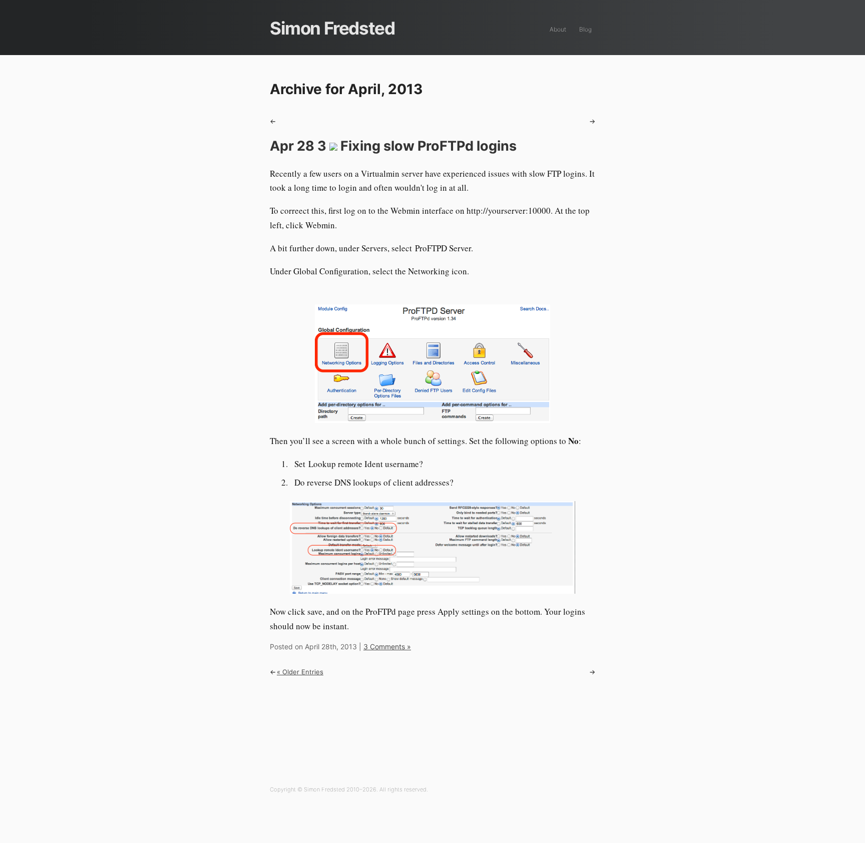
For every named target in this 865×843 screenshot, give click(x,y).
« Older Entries (300, 672)
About (558, 29)
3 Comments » (387, 646)
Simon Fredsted (332, 28)
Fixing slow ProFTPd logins (393, 146)
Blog (585, 29)
